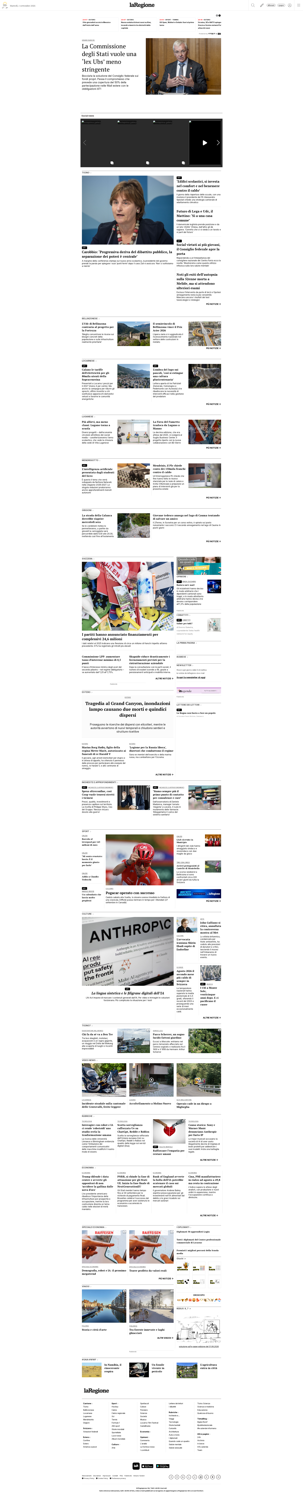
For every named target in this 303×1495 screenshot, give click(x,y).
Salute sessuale (175, 1448)
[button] (218, 142)
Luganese (87, 1416)
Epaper (281, 5)
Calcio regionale (118, 1413)
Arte (113, 1448)
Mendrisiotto (88, 1419)
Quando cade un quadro (179, 1441)
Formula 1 (116, 1423)
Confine (86, 1440)
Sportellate (116, 1432)
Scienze (143, 1413)
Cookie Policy (103, 1478)
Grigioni (86, 1423)
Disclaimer (97, 1476)
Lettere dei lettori (176, 1403)
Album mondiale (118, 1439)
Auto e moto (174, 1435)
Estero (86, 1437)
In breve (200, 1444)
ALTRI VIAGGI (164, 1338)
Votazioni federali (90, 1432)
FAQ (121, 1476)
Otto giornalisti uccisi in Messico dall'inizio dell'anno (97, 22)
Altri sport (116, 1426)
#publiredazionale (204, 1425)
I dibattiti (172, 1407)
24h (199, 1437)
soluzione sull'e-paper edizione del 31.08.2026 (199, 1346)
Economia (145, 1432)
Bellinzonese (88, 1410)
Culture (115, 1444)
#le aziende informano (206, 1428)
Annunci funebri (139, 1476)
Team (199, 1450)
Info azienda (202, 1447)
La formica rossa (147, 1447)
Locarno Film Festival (149, 1423)
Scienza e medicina (205, 1407)
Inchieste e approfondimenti (176, 1415)
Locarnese (87, 1413)
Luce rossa (116, 1436)
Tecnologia (173, 1422)
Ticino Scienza (203, 1403)
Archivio (200, 1440)
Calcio (114, 1410)
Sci (113, 1416)
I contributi (144, 1450)
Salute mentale (175, 1444)
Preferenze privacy (118, 1478)
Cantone (87, 1403)
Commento (145, 1440)
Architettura (174, 1432)
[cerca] (253, 5)
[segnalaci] (262, 5)
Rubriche (173, 1412)
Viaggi (171, 1419)
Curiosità (172, 1428)
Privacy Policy (88, 1478)
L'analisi (143, 1444)
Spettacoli (144, 1403)
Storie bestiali (174, 1425)
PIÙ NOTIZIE (212, 304)
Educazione (202, 1410)
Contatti (115, 1476)
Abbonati (271, 5)
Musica (143, 1419)
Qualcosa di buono (205, 1413)
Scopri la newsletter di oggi (191, 677)
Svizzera (87, 1428)
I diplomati (173, 1438)
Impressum (107, 1476)
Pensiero (144, 1410)
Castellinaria (145, 1426)
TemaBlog (202, 1419)
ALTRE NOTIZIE (164, 678)
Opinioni (144, 1437)
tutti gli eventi (210, 691)
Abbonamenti (86, 1476)
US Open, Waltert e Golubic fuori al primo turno (177, 22)
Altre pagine (203, 1434)
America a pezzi (90, 1447)
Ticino (85, 1407)
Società (143, 1416)
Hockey (115, 1407)
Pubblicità (128, 1476)
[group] (100, 25)
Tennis (114, 1419)
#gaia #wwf (202, 1422)
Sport (114, 1403)
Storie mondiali (118, 1429)
